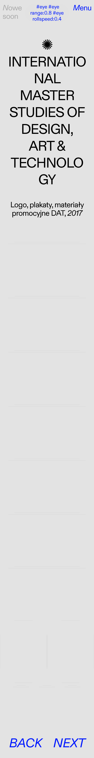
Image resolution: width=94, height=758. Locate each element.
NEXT (69, 743)
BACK (25, 743)
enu (82, 8)
